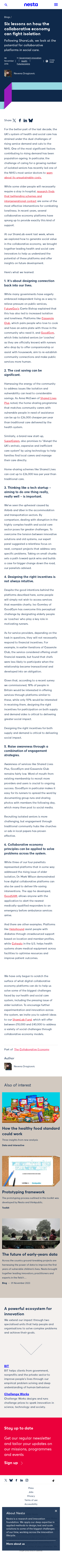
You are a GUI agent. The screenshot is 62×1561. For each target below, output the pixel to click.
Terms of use (31, 1500)
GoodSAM (10, 896)
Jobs (31, 1492)
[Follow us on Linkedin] (21, 1480)
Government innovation (30, 58)
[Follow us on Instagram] (26, 1480)
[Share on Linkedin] (25, 120)
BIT (6, 1366)
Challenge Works (16, 1394)
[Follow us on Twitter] (5, 1480)
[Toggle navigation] (56, 4)
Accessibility (31, 1504)
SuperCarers (12, 441)
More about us (15, 1544)
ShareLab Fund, (22, 1019)
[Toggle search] (6, 5)
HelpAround (16, 929)
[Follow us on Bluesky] (11, 1480)
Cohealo (17, 943)
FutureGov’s (11, 308)
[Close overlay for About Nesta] (57, 1510)
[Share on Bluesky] (31, 120)
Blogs (7, 17)
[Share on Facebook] (20, 120)
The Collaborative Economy (31, 1049)
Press (31, 1488)
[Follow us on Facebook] (16, 1480)
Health (24, 61)
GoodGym (47, 333)
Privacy (31, 1496)
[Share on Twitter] (14, 120)
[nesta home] (31, 4)
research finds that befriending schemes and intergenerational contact (29, 196)
